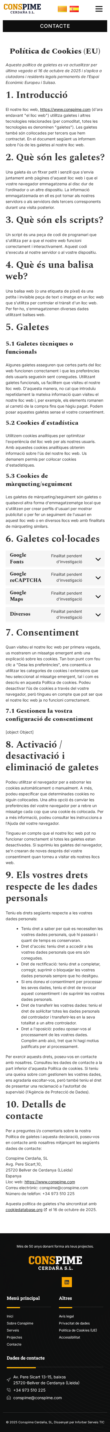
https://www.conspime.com (65, 109)
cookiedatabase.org (24, 1209)
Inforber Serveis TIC (89, 1422)
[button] (99, 9)
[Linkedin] (67, 1282)
